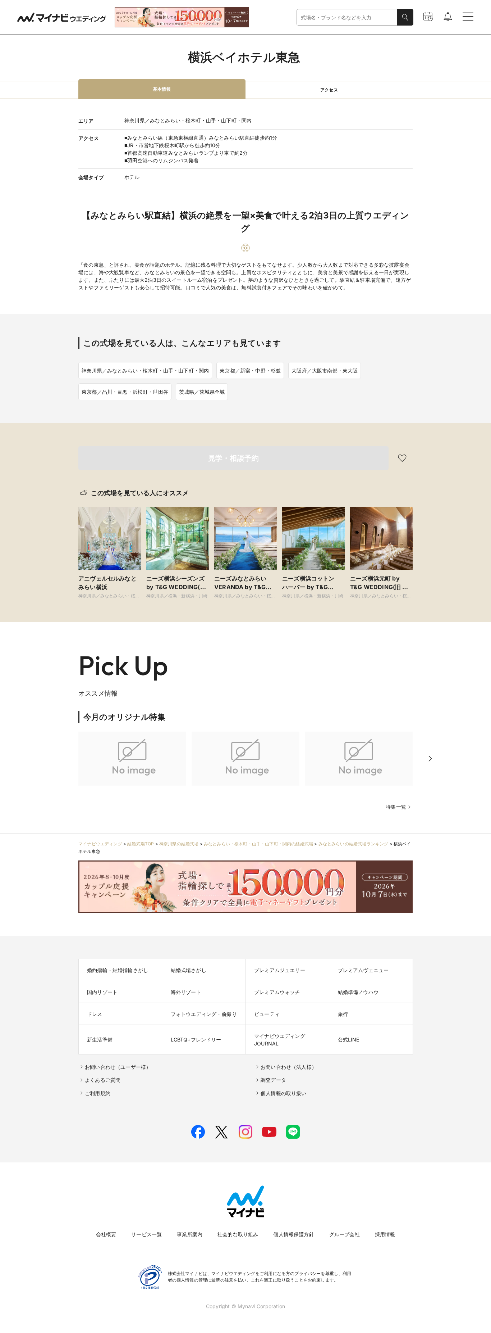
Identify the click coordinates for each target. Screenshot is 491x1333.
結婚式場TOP (140, 843)
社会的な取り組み (237, 1234)
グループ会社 (344, 1234)
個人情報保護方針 (293, 1234)
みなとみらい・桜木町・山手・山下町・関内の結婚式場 (258, 843)
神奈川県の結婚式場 (179, 843)
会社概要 (106, 1234)
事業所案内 (189, 1234)
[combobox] (347, 17)
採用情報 (385, 1234)
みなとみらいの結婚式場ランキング (353, 843)
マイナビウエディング (100, 843)
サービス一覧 (146, 1234)
